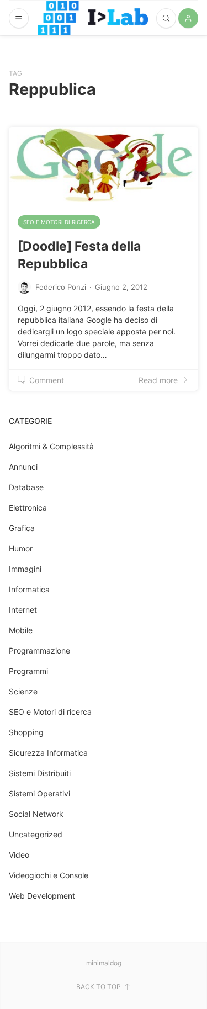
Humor (21, 548)
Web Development (42, 895)
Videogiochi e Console (48, 875)
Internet (23, 609)
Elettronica (28, 507)
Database (26, 487)
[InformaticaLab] (93, 18)
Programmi (28, 671)
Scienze (23, 691)
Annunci (23, 466)
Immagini (25, 568)
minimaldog (103, 963)
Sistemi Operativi (39, 793)
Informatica (29, 589)
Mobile (21, 630)
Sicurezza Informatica (48, 752)
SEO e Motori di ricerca (59, 222)
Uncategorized (35, 834)
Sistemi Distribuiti (40, 773)
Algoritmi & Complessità (51, 446)
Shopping (26, 732)
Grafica (22, 528)
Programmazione (39, 650)
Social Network (36, 814)
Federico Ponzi (60, 287)
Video (19, 854)
